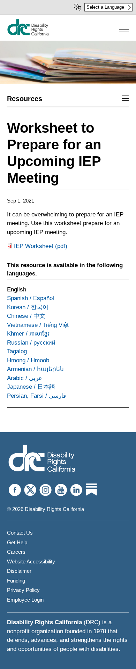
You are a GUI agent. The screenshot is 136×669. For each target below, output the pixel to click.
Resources (24, 98)
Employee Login (25, 600)
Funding (16, 581)
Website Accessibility (31, 561)
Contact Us (20, 533)
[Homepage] (28, 34)
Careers (16, 552)
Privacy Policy (23, 590)
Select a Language (105, 7)
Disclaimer (19, 571)
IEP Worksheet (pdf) (40, 246)
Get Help (17, 542)
